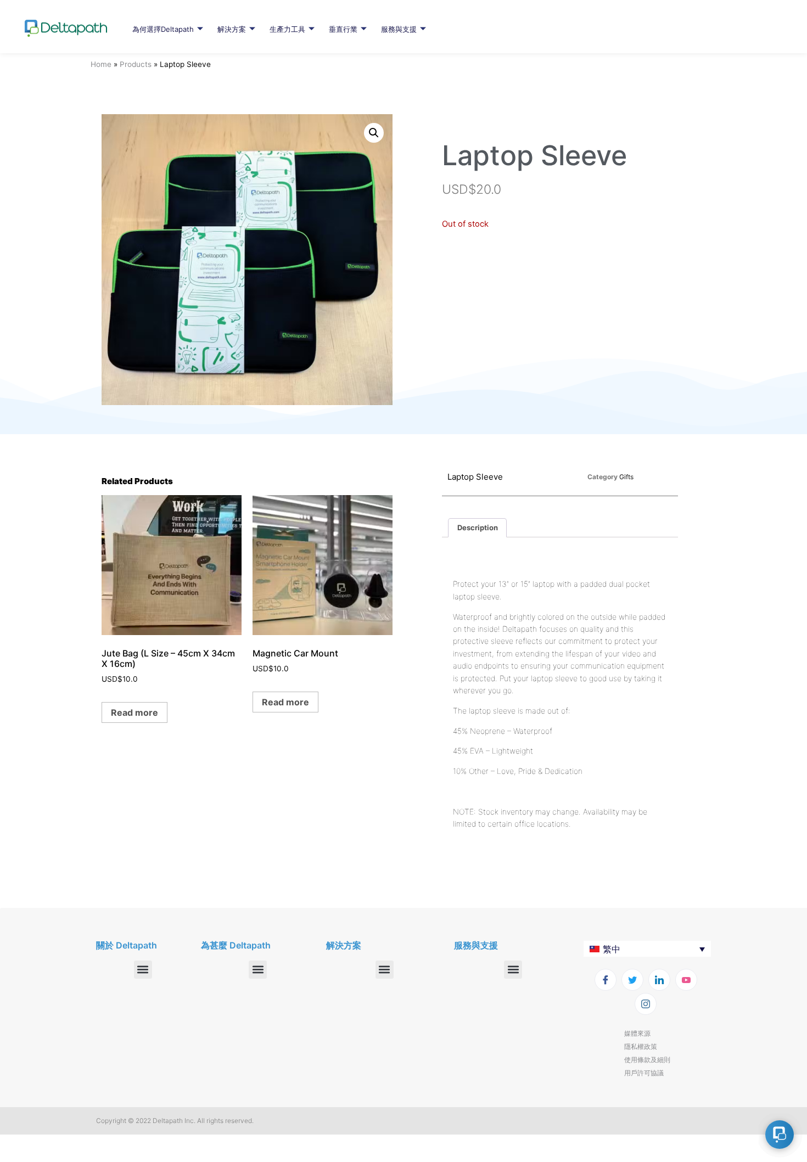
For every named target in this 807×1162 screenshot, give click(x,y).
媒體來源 (637, 1033)
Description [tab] (477, 527)
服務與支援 (399, 29)
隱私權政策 (640, 1046)
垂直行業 (343, 29)
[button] (374, 133)
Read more (134, 712)
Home (101, 64)
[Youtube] (686, 980)
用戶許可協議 (644, 1073)
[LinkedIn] (659, 980)
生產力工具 (287, 29)
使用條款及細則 (647, 1060)
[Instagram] (646, 1004)
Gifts (626, 477)
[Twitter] (632, 980)
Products (136, 64)
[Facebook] (606, 980)
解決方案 (231, 29)
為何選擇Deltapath (163, 29)
